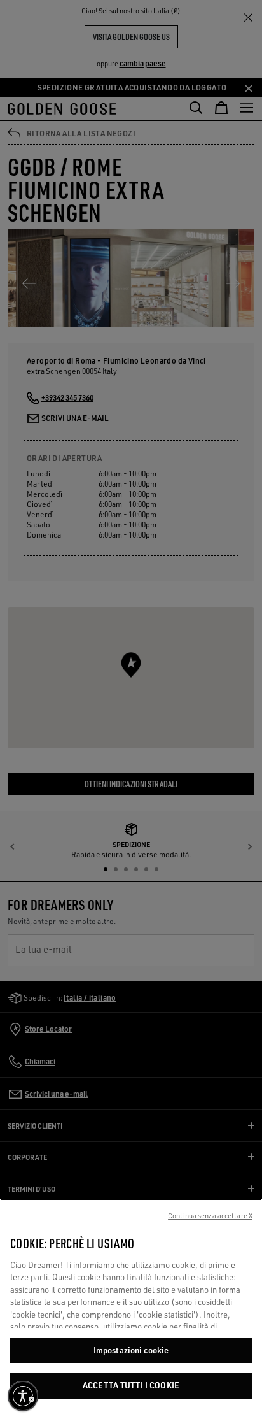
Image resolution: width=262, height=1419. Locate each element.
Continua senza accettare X (210, 1215)
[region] (131, 1309)
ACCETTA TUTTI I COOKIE (131, 1385)
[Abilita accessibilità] (23, 1396)
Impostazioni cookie (131, 1350)
